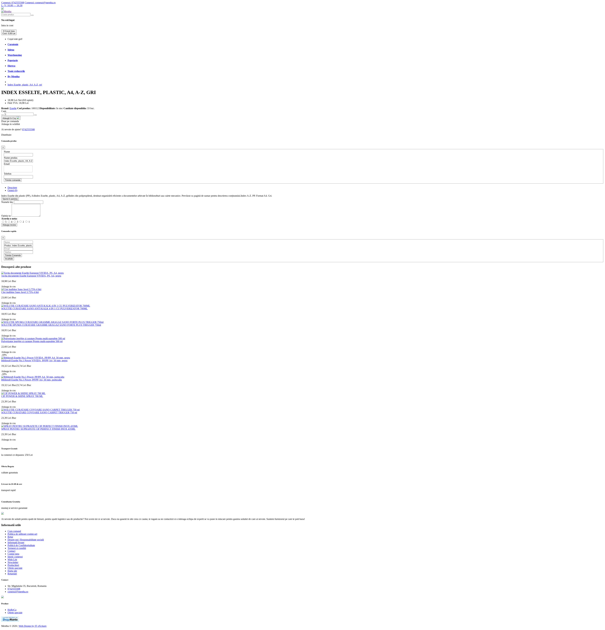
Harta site (12, 571)
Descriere (12, 187)
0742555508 (12, 2)
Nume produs (10, 157)
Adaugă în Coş (10, 118)
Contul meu (13, 553)
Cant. (4, 111)
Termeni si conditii (17, 548)
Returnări (12, 573)
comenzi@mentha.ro (40, 2)
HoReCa (12, 609)
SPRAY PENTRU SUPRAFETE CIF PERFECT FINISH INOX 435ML (38, 429)
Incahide (9, 259)
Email (7, 164)
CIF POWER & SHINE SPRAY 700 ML (22, 396)
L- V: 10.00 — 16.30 (11, 5)
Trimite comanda (12, 180)
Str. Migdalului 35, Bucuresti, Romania (27, 586)
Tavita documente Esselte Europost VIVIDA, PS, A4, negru (31, 275)
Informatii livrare (16, 542)
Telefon (7, 173)
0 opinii (28, 100)
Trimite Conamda (13, 255)
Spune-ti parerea (10, 199)
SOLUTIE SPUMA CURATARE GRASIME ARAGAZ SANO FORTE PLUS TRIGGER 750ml (51, 325)
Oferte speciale (15, 568)
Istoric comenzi (15, 556)
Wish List (12, 559)
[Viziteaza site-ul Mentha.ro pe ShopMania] (10, 620)
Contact (11, 551)
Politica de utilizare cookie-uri (22, 534)
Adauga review (9, 225)
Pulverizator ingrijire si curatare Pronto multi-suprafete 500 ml (32, 341)
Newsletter (13, 562)
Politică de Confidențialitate (21, 545)
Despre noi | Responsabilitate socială (26, 539)
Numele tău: (7, 202)
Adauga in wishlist (10, 124)
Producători (13, 565)
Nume (7, 151)
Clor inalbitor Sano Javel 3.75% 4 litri (20, 292)
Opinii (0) (12, 190)
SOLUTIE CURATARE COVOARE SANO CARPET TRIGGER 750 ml (39, 412)
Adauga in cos (8, 286)
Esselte (13, 108)
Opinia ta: (6, 215)
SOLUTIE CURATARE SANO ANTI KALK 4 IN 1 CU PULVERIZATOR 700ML (44, 308)
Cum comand (14, 531)
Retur (10, 536)
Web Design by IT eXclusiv (33, 626)
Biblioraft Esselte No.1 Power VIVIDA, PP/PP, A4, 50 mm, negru (34, 360)
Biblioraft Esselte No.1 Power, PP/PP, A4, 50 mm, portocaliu (31, 379)
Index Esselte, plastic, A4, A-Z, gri (25, 84)
